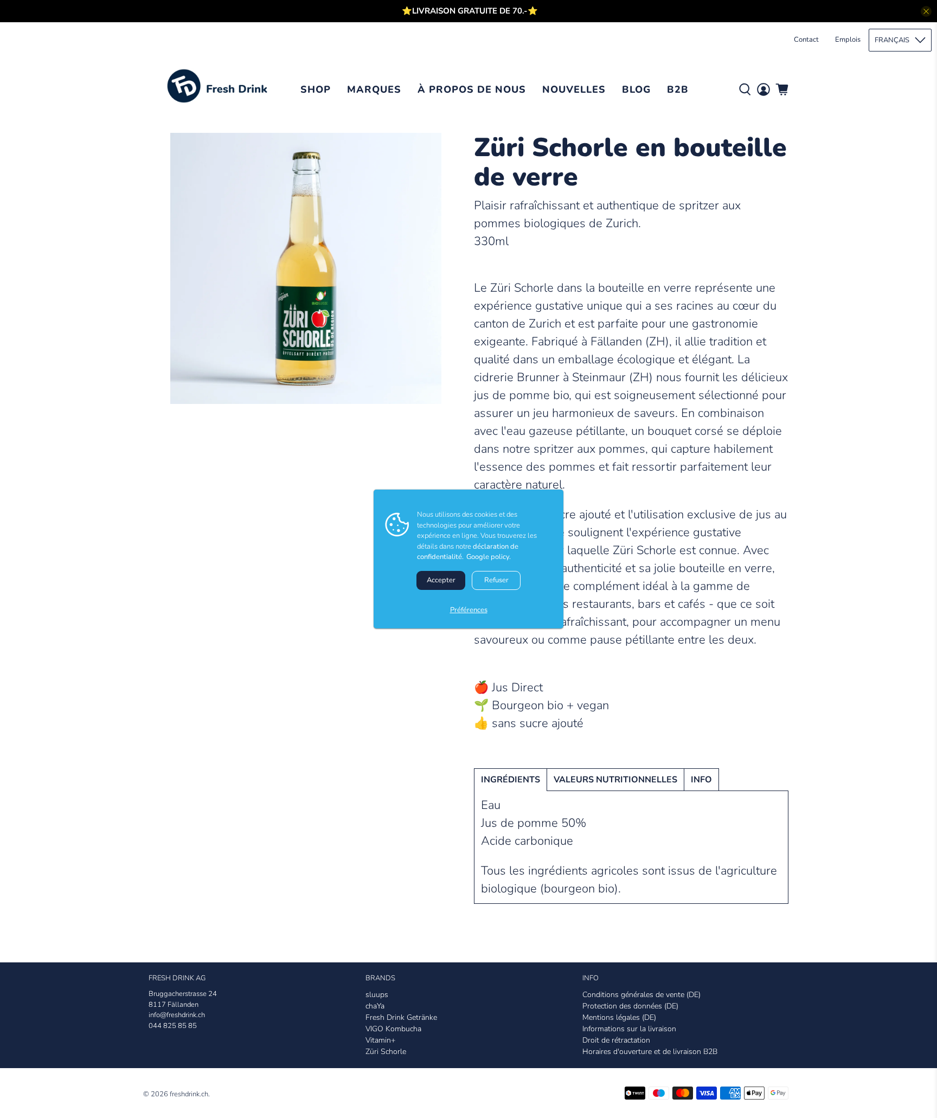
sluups (376, 995)
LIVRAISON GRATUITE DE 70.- (470, 10)
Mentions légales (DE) (619, 1017)
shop (315, 89)
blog (636, 89)
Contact (806, 39)
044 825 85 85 (173, 1026)
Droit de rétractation (616, 1040)
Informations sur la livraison (629, 1029)
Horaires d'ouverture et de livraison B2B (649, 1051)
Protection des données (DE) (630, 1006)
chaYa (374, 1006)
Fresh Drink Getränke (401, 1017)
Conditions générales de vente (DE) (641, 995)
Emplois (848, 39)
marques (374, 89)
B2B (678, 89)
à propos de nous (472, 89)
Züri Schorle (385, 1051)
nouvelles (574, 89)
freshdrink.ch (189, 1094)
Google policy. (488, 557)
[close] (926, 11)
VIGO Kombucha (393, 1029)
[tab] (510, 779)
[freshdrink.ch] (220, 89)
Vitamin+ (380, 1040)
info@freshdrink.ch (177, 1015)
